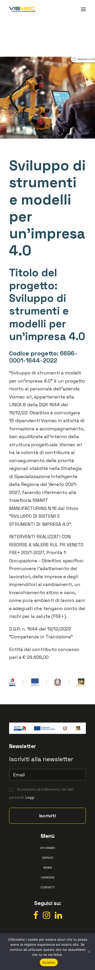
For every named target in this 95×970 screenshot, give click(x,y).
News (47, 868)
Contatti (47, 887)
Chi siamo (47, 848)
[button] (83, 9)
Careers (47, 877)
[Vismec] (22, 9)
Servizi (47, 858)
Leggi (30, 797)
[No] (88, 951)
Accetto (48, 962)
